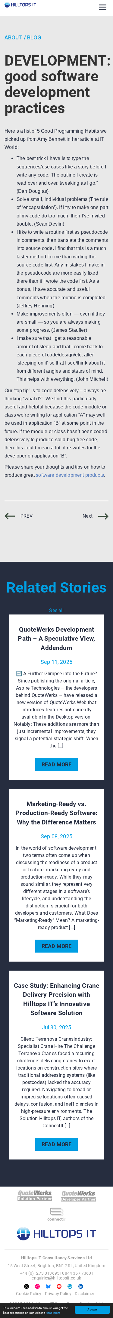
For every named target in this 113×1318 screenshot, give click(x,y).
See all (56, 610)
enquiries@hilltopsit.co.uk (56, 1278)
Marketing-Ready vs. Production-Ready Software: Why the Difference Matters (56, 813)
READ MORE (56, 764)
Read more (53, 1312)
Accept (92, 1309)
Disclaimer (85, 1293)
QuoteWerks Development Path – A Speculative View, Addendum (56, 638)
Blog (34, 37)
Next (88, 516)
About (14, 37)
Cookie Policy (28, 1293)
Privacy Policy (58, 1293)
